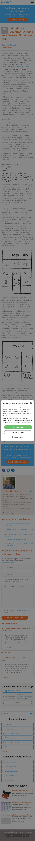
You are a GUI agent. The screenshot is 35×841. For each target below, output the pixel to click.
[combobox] (31, 403)
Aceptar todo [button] (18, 427)
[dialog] (17, 420)
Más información (26, 423)
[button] (17, 437)
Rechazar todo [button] (18, 432)
